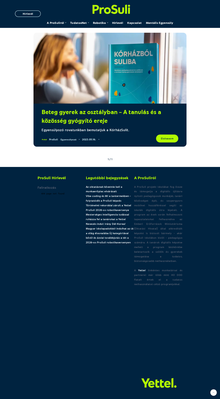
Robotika (99, 22)
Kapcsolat (134, 22)
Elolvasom (167, 138)
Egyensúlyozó (69, 139)
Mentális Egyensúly (159, 22)
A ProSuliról (55, 22)
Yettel (142, 270)
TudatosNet (78, 22)
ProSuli (110, 8)
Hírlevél (28, 13)
